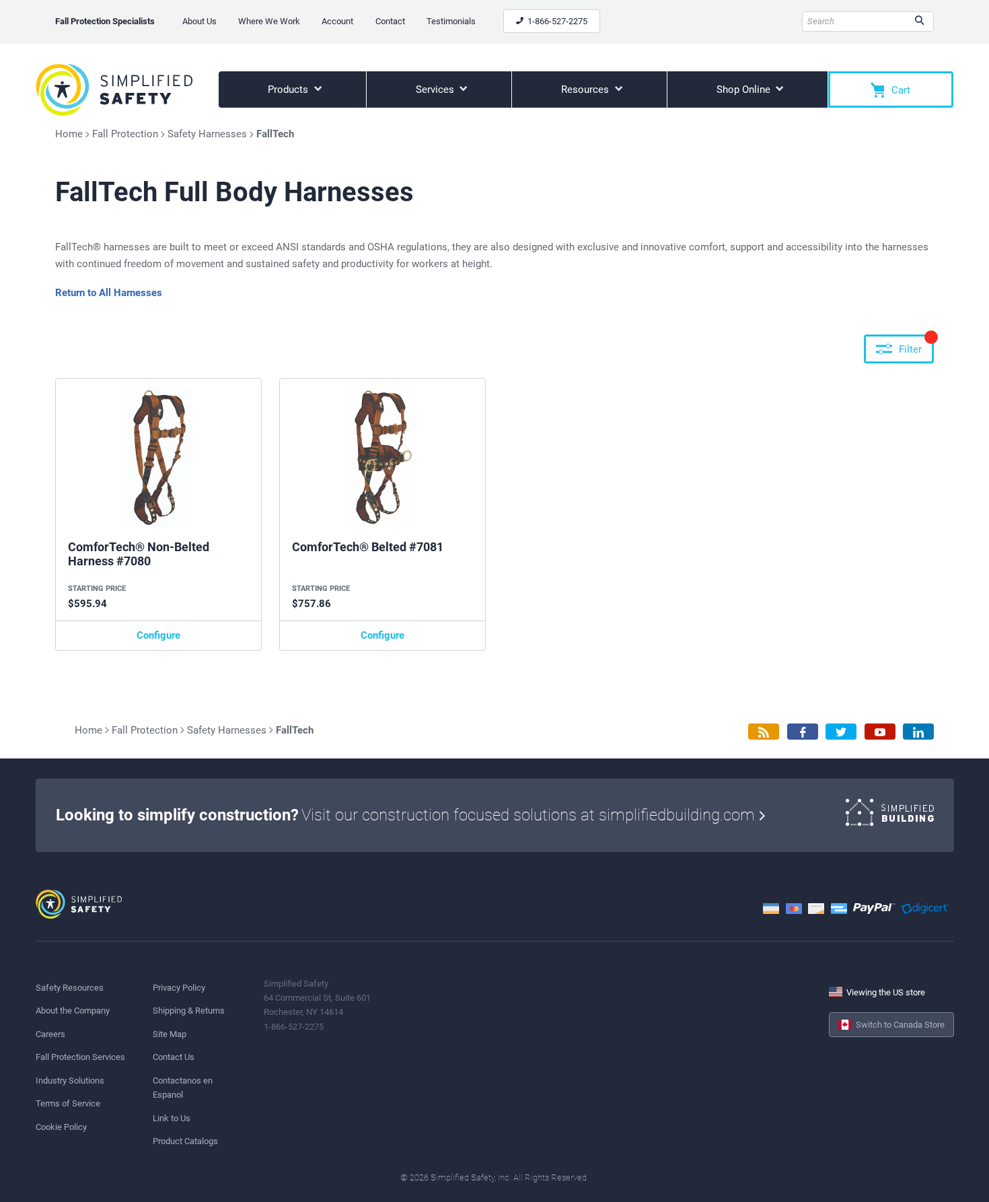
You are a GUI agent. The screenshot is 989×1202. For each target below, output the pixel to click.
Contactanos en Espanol (183, 1087)
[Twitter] (841, 731)
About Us (199, 21)
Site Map (169, 1034)
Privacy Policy (179, 988)
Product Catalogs (185, 1141)
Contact (390, 21)
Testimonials (451, 21)
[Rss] (763, 731)
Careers (50, 1034)
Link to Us (171, 1118)
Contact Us (173, 1057)
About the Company (73, 1010)
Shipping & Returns (189, 1010)
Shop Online (745, 89)
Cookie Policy (61, 1127)
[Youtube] (880, 731)
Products (289, 89)
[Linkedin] (918, 731)
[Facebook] (802, 731)
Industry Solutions (70, 1080)
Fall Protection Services (80, 1057)
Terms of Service (68, 1103)
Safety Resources (70, 988)
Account (337, 21)
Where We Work (269, 21)
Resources (586, 89)
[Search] (919, 21)
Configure (158, 635)
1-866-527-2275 (556, 21)
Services (436, 89)
